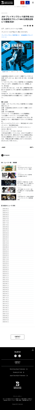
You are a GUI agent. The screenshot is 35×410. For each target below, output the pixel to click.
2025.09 (5, 227)
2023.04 (5, 269)
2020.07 (5, 320)
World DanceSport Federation (17, 369)
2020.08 (5, 318)
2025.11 (5, 223)
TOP (2, 6)
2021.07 (5, 303)
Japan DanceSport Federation (17, 375)
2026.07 (5, 211)
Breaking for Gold (17, 372)
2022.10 (5, 279)
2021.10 (5, 299)
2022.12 (5, 277)
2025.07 (5, 231)
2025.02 (5, 239)
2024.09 (5, 245)
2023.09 (5, 263)
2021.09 (5, 301)
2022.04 (5, 291)
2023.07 (5, 265)
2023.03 (5, 271)
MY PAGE (27, 3)
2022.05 (5, 289)
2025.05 (5, 235)
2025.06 (5, 233)
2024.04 (5, 255)
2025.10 (5, 225)
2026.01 (5, 219)
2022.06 (5, 287)
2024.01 (5, 257)
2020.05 (5, 322)
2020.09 (5, 315)
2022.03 (5, 293)
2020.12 (5, 313)
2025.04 (5, 237)
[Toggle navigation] (33, 2)
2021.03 (5, 309)
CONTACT (17, 337)
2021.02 (5, 311)
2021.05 (5, 305)
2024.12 (5, 241)
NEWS (5, 6)
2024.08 (5, 247)
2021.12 (5, 297)
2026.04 (5, 215)
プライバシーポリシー (17, 396)
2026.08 (5, 208)
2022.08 (5, 283)
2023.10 (5, 261)
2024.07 (5, 249)
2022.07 (5, 285)
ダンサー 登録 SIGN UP (22, 2)
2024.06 (5, 251)
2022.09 (5, 281)
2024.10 (5, 243)
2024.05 (5, 253)
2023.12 (5, 259)
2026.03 (5, 217)
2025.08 (5, 229)
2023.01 (5, 275)
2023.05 (5, 267)
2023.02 (5, 273)
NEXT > (32, 147)
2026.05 (5, 213)
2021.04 (5, 307)
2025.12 (5, 221)
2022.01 (5, 295)
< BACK (3, 147)
